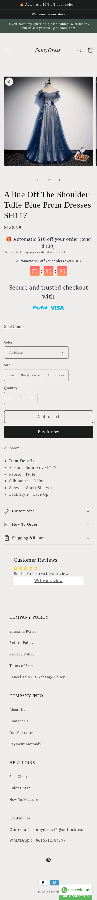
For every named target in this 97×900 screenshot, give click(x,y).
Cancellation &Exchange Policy (37, 677)
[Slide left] (37, 180)
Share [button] (15, 448)
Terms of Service (24, 665)
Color (8, 342)
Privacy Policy (21, 654)
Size (7, 365)
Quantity (11, 387)
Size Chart (18, 776)
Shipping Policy (23, 631)
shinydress (53, 891)
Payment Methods (25, 743)
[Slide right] (59, 180)
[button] (6, 50)
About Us (17, 709)
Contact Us (19, 721)
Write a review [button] (48, 580)
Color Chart (19, 787)
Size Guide (14, 326)
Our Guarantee (22, 732)
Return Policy (21, 642)
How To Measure (23, 799)
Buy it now (48, 431)
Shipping (28, 252)
